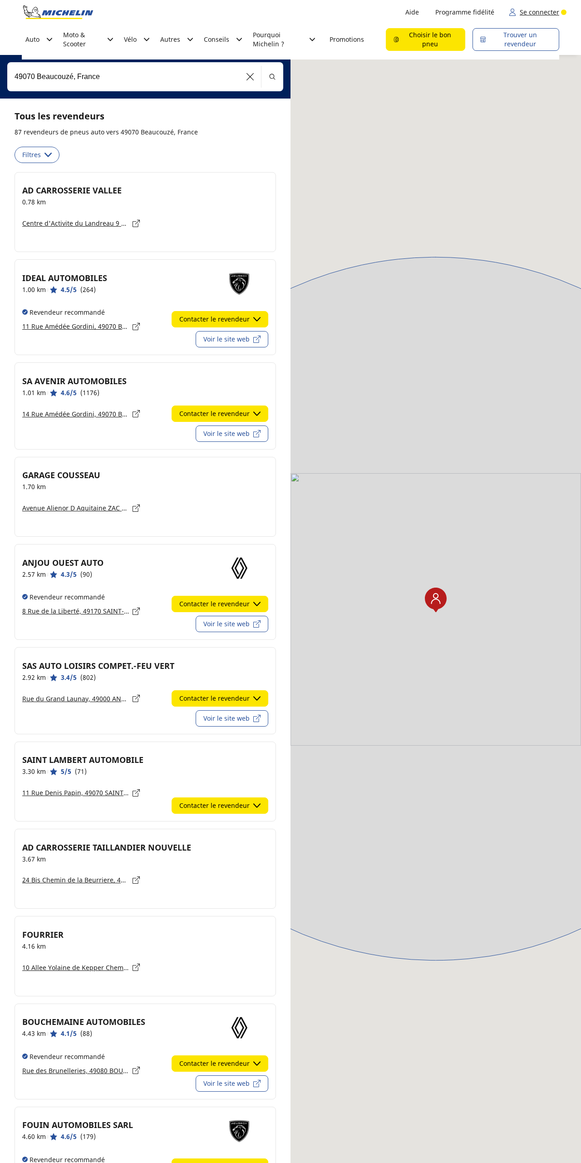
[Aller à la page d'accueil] (58, 12)
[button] (250, 77)
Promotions (347, 39)
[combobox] (145, 76)
